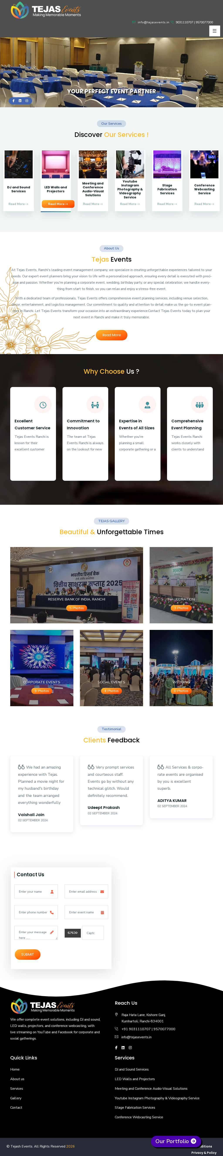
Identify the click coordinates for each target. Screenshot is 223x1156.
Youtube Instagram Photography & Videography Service (130, 189)
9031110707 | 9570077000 (194, 22)
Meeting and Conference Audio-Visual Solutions (93, 189)
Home (15, 1069)
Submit (27, 954)
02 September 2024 (33, 820)
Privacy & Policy (203, 1153)
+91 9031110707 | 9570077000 (148, 1029)
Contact (16, 1107)
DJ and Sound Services (18, 189)
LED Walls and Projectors (55, 189)
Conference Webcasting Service (204, 189)
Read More (16, 204)
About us (17, 1079)
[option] (42, 799)
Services (16, 1088)
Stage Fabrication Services (167, 189)
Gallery (15, 1098)
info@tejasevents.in (153, 22)
